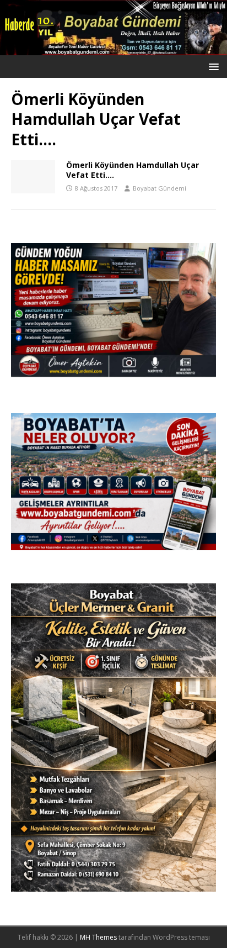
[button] (211, 66)
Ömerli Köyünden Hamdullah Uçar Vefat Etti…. (132, 170)
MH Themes (98, 937)
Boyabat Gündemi (159, 188)
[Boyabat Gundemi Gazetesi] (113, 49)
